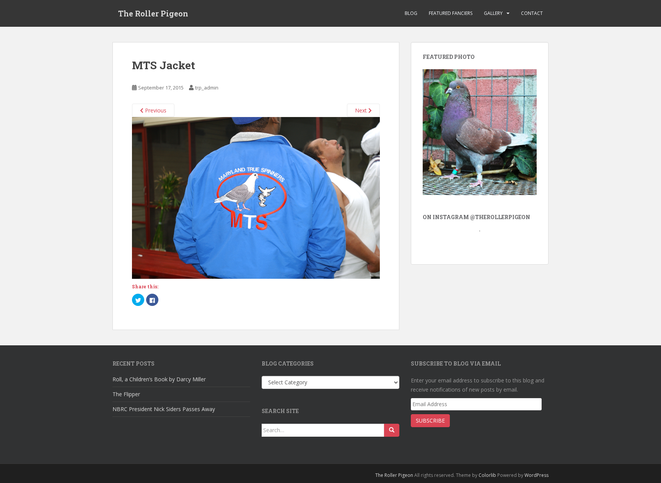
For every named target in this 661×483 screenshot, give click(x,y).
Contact (532, 13)
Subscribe (430, 420)
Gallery (493, 13)
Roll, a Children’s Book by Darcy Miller (159, 379)
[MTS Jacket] (256, 197)
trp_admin (206, 87)
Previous (154, 110)
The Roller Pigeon (153, 13)
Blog (411, 13)
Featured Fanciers (450, 13)
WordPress (536, 475)
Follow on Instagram (482, 244)
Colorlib (487, 475)
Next (361, 110)
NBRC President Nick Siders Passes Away (163, 409)
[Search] (391, 430)
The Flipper (126, 394)
